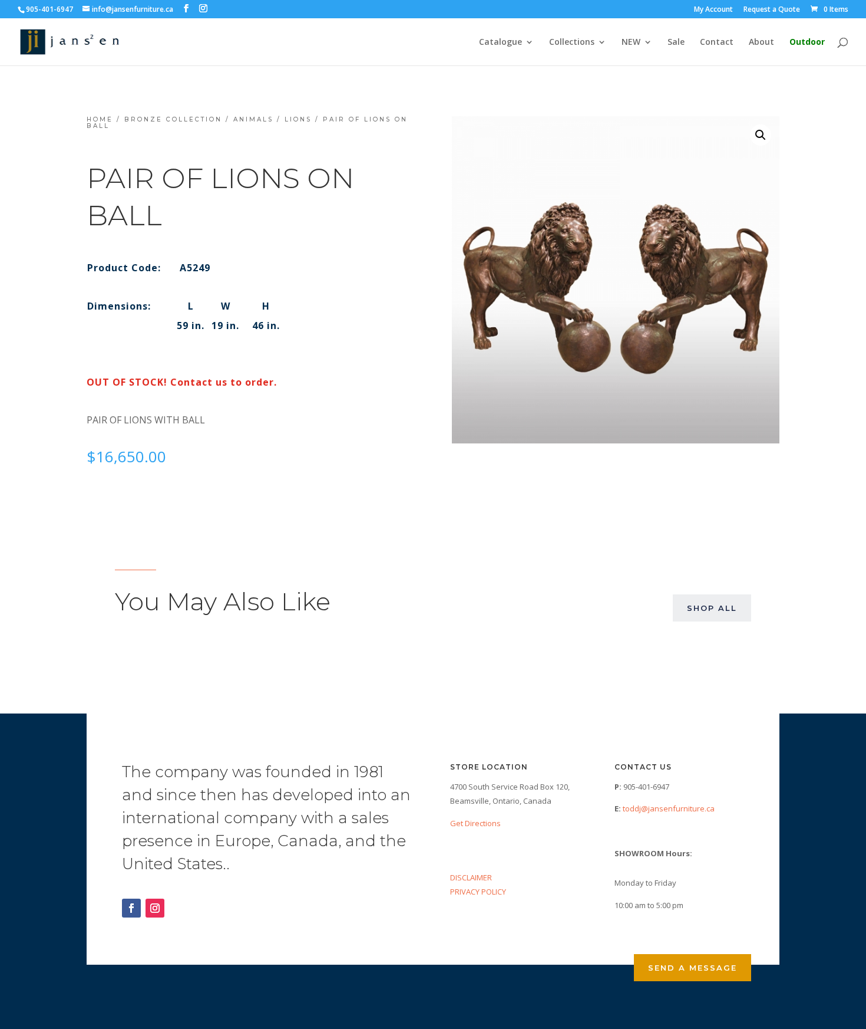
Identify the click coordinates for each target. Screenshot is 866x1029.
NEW (631, 42)
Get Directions (475, 823)
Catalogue (500, 42)
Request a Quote (771, 10)
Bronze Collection (173, 119)
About (761, 42)
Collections (571, 42)
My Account (713, 10)
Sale (676, 42)
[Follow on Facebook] (131, 908)
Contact (716, 42)
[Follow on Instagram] (155, 908)
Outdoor (807, 42)
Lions (298, 119)
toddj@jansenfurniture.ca (669, 808)
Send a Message (692, 967)
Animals (253, 119)
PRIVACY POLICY (478, 891)
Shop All (712, 608)
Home (100, 119)
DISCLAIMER (471, 877)
